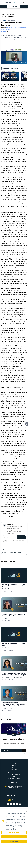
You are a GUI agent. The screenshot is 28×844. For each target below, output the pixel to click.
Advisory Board (14, 764)
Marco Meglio (7, 618)
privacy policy (8, 541)
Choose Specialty (12, 6)
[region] (14, 826)
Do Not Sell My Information (14, 773)
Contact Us (14, 767)
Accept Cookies (14, 841)
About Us (14, 762)
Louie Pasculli (19, 677)
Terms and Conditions (14, 774)
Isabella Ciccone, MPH (9, 589)
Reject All (14, 837)
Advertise (14, 769)
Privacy (14, 776)
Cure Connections (10, 14)
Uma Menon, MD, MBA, (9, 677)
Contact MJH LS (14, 771)
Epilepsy (4, 549)
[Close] (26, 811)
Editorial (14, 765)
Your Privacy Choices (14, 778)
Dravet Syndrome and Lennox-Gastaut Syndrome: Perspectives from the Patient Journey (14, 553)
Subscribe (20, 537)
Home (2, 14)
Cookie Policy (13, 829)
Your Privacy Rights (14, 832)
